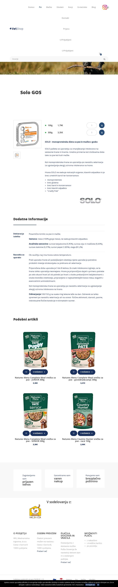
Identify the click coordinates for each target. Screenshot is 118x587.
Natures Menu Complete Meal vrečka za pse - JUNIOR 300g (35, 378)
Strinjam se (90, 585)
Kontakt (65, 18)
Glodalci (60, 7)
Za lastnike (82, 7)
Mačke (49, 7)
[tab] (16, 155)
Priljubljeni (66, 40)
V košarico (38, 372)
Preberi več (42, 551)
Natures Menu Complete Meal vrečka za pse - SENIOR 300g (35, 440)
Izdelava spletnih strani (23, 579)
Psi (40, 7)
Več (73, 585)
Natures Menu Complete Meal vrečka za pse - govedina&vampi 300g (82, 378)
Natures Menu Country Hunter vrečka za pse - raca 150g (82, 440)
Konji (70, 7)
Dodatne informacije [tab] (30, 219)
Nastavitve (80, 585)
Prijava (66, 29)
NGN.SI (37, 579)
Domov (31, 7)
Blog (94, 7)
